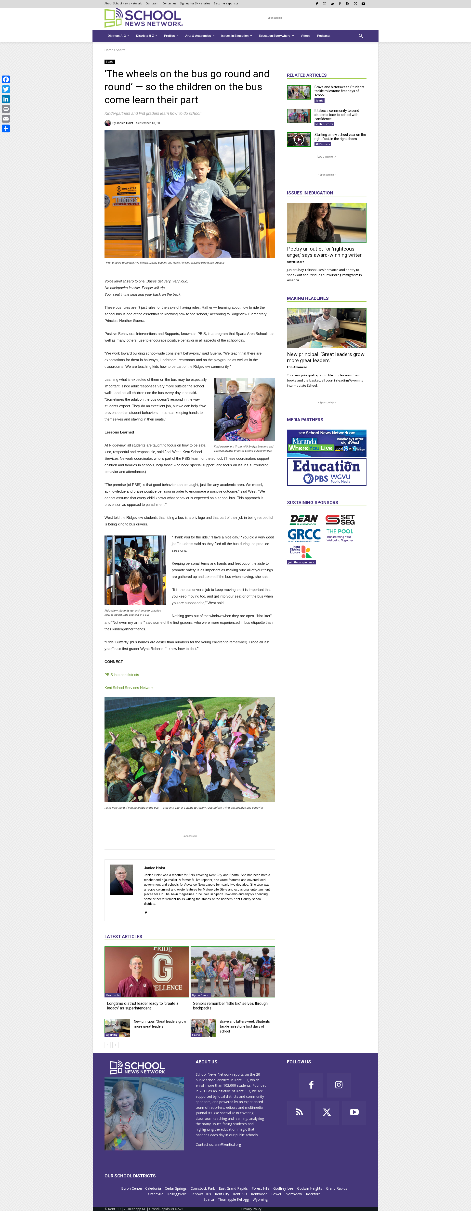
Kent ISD (240, 1194)
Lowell (277, 1194)
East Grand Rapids (234, 1188)
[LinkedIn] (6, 99)
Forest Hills (261, 1188)
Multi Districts (324, 124)
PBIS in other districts (122, 675)
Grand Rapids (337, 1188)
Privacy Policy (251, 1209)
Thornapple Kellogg (234, 1199)
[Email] (6, 119)
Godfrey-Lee (283, 1188)
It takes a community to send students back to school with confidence (336, 115)
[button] (361, 36)
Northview (294, 1194)
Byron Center (201, 995)
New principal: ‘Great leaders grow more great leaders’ (326, 357)
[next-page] (115, 1045)
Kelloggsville (177, 1194)
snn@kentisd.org (228, 1144)
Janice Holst (125, 123)
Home (109, 50)
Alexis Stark (295, 261)
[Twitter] (6, 89)
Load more (325, 156)
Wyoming (112, 1034)
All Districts (322, 144)
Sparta (120, 50)
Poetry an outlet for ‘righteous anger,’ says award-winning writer (324, 252)
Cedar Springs (176, 1188)
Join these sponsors (301, 562)
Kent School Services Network (129, 688)
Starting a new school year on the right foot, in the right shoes (340, 137)
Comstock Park (203, 1188)
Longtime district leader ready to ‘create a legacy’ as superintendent (142, 1005)
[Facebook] (6, 79)
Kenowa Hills (201, 1194)
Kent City (222, 1194)
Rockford (313, 1194)
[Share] (6, 128)
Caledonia (153, 1188)
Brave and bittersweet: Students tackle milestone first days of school (245, 1026)
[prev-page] (108, 1045)
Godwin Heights (310, 1188)
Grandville (113, 995)
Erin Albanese (297, 367)
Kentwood (259, 1194)
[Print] (6, 109)
